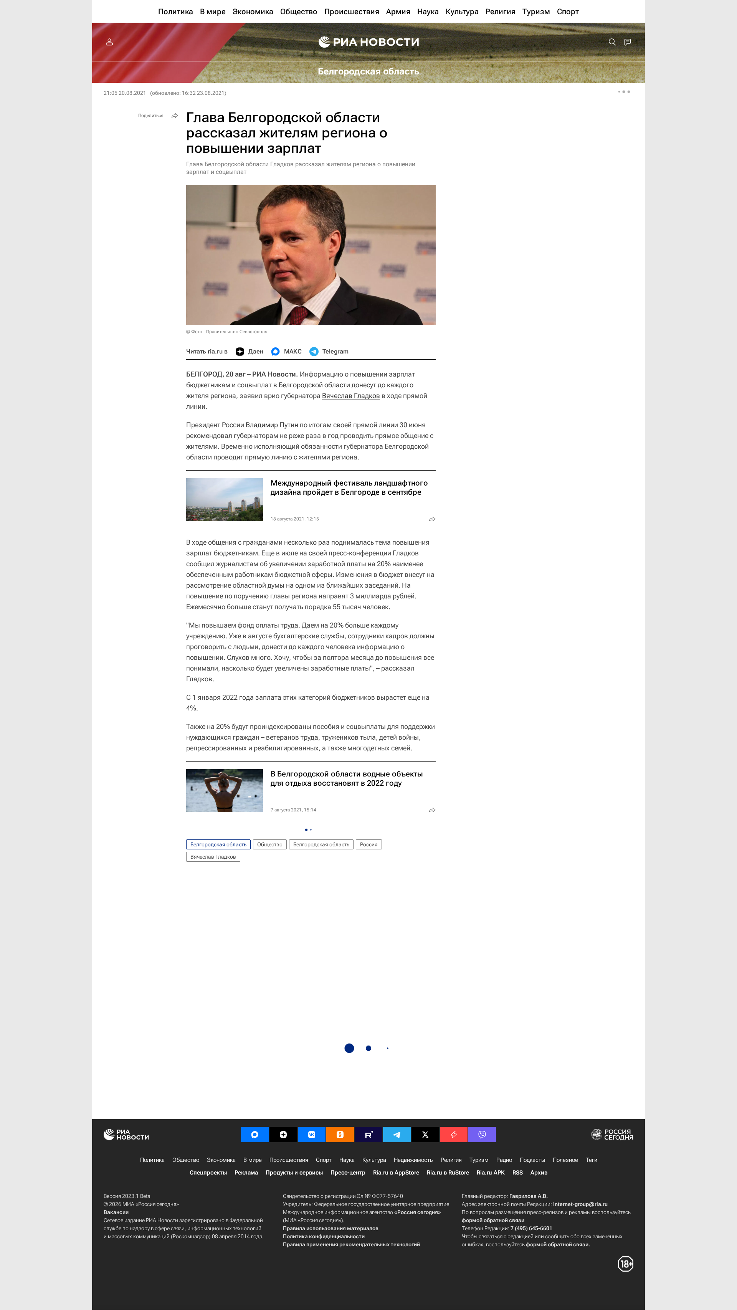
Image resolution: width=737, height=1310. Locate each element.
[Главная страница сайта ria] (369, 42)
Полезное (565, 1159)
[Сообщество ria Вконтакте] (312, 1134)
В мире (252, 1159)
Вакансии (116, 1212)
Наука (347, 1159)
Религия (451, 1159)
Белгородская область (218, 844)
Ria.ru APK (491, 1172)
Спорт (324, 1159)
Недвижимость (413, 1159)
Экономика (221, 1159)
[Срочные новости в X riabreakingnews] (454, 1134)
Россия (369, 844)
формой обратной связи (493, 1220)
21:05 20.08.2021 (125, 93)
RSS (517, 1172)
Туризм (479, 1159)
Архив (538, 1172)
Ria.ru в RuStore (448, 1172)
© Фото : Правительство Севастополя (226, 331)
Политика (152, 1159)
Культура (374, 1159)
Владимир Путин (272, 425)
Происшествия (288, 1159)
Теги (591, 1159)
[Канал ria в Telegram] (397, 1134)
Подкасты (532, 1159)
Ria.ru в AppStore (396, 1172)
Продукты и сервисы (294, 1172)
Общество (270, 844)
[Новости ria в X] (425, 1134)
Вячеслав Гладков (351, 396)
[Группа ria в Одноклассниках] (340, 1134)
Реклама (246, 1172)
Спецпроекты (208, 1172)
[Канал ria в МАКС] (255, 1134)
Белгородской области (314, 385)
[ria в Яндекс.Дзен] (283, 1134)
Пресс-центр (347, 1172)
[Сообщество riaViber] (482, 1134)
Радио (504, 1159)
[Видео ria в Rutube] (368, 1134)
